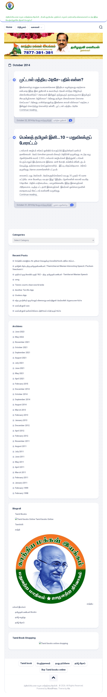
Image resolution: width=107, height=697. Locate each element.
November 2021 (22, 342)
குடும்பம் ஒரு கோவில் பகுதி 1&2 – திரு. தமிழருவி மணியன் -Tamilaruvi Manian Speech (51, 274)
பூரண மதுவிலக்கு (61, 205)
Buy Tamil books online (54, 669)
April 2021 (19, 379)
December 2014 (22, 389)
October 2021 (21, 347)
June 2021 (19, 368)
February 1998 (21, 493)
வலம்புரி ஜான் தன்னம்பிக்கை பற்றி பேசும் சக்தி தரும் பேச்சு (38, 311)
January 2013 (21, 420)
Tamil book (26, 663)
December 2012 (22, 425)
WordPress (52, 688)
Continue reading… (29, 109)
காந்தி (17, 530)
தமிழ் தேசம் (20, 622)
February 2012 (21, 436)
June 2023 (19, 332)
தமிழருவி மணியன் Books (26, 612)
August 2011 (20, 446)
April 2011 (19, 467)
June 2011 (19, 457)
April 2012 (19, 431)
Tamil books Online (44, 519)
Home (9, 27)
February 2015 (21, 384)
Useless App (20, 295)
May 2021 (19, 373)
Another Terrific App (24, 290)
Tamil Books (21, 514)
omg (17, 279)
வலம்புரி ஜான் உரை (22, 306)
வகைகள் (35, 27)
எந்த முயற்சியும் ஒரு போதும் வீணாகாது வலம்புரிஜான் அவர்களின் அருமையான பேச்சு (48, 300)
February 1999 (21, 488)
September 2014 (22, 399)
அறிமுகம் (21, 27)
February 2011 (21, 477)
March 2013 (20, 410)
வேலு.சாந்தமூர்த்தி (44, 120)
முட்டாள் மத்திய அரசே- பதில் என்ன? (51, 79)
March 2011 (20, 472)
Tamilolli (19, 524)
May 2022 (19, 337)
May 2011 (19, 462)
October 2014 (21, 394)
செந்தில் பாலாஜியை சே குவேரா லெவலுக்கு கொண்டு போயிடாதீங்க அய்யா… (45, 261)
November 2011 (22, 441)
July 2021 (19, 363)
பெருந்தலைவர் (43, 663)
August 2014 (20, 405)
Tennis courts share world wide (29, 285)
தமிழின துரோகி (60, 120)
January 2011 (21, 483)
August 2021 (20, 358)
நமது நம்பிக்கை (62, 663)
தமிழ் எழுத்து (20, 617)
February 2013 (21, 415)
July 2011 (19, 451)
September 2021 (22, 352)
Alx (68, 688)
